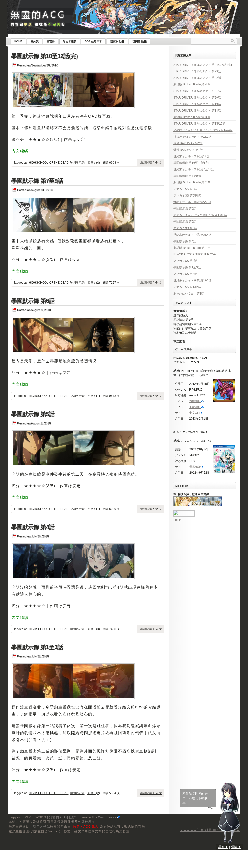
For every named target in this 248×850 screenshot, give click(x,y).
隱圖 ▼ (223, 847)
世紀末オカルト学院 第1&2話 (192, 280)
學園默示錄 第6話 (32, 300)
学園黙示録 (77, 162)
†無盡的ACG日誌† (61, 817)
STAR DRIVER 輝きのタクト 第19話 (197, 104)
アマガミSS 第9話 (185, 189)
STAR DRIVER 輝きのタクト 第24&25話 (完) (202, 65)
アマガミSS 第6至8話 (187, 195)
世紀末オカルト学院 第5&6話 (192, 202)
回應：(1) (93, 396)
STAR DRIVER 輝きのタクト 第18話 (197, 110)
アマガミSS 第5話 (185, 228)
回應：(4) (93, 162)
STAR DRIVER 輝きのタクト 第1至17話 (199, 123)
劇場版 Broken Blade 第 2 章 (191, 182)
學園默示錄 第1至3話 (37, 647)
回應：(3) (93, 629)
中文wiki (194, 413)
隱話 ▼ (236, 847)
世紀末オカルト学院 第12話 (191, 156)
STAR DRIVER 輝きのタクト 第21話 (197, 91)
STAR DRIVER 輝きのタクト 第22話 (197, 78)
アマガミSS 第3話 (185, 274)
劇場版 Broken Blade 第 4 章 (191, 84)
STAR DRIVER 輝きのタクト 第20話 (197, 97)
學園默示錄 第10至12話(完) (44, 56)
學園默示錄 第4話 (32, 527)
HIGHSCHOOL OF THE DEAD (49, 162)
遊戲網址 (195, 401)
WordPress (107, 817)
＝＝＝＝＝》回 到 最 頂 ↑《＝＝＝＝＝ (210, 830)
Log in (177, 520)
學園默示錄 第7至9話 (37, 180)
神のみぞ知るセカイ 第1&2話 (192, 136)
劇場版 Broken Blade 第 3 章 (191, 117)
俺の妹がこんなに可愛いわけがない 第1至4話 (203, 130)
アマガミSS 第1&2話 (187, 287)
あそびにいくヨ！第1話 (188, 293)
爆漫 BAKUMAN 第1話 (188, 150)
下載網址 (195, 407)
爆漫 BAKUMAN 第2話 (188, 143)
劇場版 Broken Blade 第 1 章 (191, 248)
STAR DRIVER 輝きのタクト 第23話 (197, 71)
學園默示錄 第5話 (32, 414)
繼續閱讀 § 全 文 (151, 162)
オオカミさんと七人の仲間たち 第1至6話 (200, 215)
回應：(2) (93, 282)
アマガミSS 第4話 (185, 261)
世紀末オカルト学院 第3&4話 (192, 234)
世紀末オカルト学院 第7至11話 (193, 169)
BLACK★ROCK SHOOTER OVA (194, 254)
